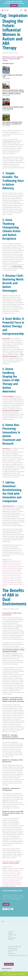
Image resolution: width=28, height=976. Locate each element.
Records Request (12, 950)
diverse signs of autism (9, 571)
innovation (17, 577)
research (19, 580)
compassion (6, 570)
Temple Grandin (7, 584)
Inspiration (5, 579)
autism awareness (14, 564)
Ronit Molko (6, 338)
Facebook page (17, 266)
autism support (7, 875)
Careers (10, 933)
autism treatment (18, 566)
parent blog (13, 882)
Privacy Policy (11, 953)
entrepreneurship (16, 573)
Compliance (11, 939)
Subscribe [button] (6, 904)
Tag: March (5, 970)
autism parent (6, 873)
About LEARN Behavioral (14, 946)
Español (10, 951)
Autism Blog (16, 872)
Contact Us (11, 931)
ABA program (15, 868)
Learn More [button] (14, 5)
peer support (12, 580)
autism (15, 563)
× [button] (26, 972)
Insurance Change (12, 948)
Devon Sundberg (7, 396)
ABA (8, 561)
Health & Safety (12, 937)
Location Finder (12, 934)
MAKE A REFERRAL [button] (9, 964)
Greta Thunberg (7, 575)
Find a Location (20, 10)
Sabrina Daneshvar (8, 506)
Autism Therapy (7, 566)
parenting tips (9, 884)
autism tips (16, 875)
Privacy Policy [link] (14, 974)
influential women (8, 577)
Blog (10, 559)
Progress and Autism (8, 886)
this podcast (11, 410)
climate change (17, 568)
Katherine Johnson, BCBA (10, 863)
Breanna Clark (6, 568)
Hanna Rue (5, 448)
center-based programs (9, 877)
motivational (11, 880)
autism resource (17, 873)
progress (18, 884)
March (12, 579)
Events (9, 936)
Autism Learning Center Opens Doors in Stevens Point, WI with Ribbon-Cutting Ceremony (13, 91)
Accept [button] (23, 974)
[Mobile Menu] (25, 10)
